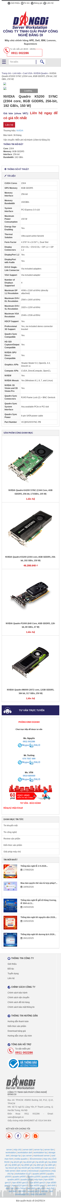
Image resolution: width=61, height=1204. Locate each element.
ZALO (37, 745)
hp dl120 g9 (16, 1162)
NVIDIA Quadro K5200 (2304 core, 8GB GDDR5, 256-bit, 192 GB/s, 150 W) (30, 559)
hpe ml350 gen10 (38, 1185)
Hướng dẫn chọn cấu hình (20, 1036)
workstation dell (25, 1152)
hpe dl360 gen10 (20, 1182)
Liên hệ (50, 3)
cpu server (27, 1155)
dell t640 (22, 1191)
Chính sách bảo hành (17, 993)
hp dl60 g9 (39, 1165)
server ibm (49, 1149)
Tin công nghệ (10, 832)
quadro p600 (13, 1179)
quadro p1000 (48, 1176)
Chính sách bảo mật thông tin (21, 1007)
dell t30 (44, 1191)
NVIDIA (19, 130)
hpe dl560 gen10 (37, 1182)
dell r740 (10, 1188)
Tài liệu (11, 176)
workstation (11, 1152)
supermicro (45, 1171)
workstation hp (40, 1152)
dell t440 (13, 1191)
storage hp (16, 1155)
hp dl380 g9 (14, 1165)
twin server (22, 1171)
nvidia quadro (21, 1159)
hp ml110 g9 (11, 1168)
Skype (25, 745)
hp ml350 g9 (37, 1168)
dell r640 (51, 1185)
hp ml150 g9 (24, 1168)
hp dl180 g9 (41, 1162)
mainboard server (41, 1155)
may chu (47, 1159)
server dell (28, 1149)
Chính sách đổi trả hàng (19, 1002)
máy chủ (17, 1149)
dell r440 (41, 1188)
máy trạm (38, 1179)
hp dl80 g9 (50, 1165)
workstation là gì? (23, 1174)
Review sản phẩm (12, 838)
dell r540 (51, 1188)
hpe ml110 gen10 (20, 1185)
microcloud (33, 1171)
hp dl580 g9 (26, 1165)
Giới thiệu (15, 3)
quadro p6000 (39, 1174)
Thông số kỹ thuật (18, 169)
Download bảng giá (17, 1031)
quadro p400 (27, 1179)
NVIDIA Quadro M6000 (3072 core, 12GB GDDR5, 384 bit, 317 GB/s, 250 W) (30, 692)
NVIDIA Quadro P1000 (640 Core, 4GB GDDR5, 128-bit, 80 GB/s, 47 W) (30, 625)
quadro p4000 (19, 1176)
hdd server (10, 1171)
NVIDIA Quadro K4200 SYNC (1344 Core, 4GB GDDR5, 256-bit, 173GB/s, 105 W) (30, 492)
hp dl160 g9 (29, 1162)
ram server (49, 1168)
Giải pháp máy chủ (12, 851)
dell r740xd (20, 1188)
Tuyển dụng (13, 973)
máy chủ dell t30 (38, 1194)
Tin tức (27, 3)
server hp (38, 1149)
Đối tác (11, 969)
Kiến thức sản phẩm (13, 845)
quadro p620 (34, 1191)
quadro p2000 (33, 1176)
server (9, 1149)
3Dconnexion (35, 1159)
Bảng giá (38, 3)
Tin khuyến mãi (11, 825)
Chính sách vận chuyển (18, 997)
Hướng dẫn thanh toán (18, 1021)
